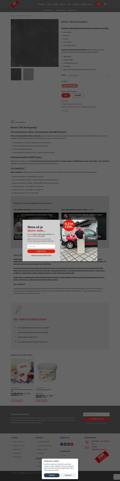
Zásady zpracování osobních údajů (41, 255)
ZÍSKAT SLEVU (41, 251)
